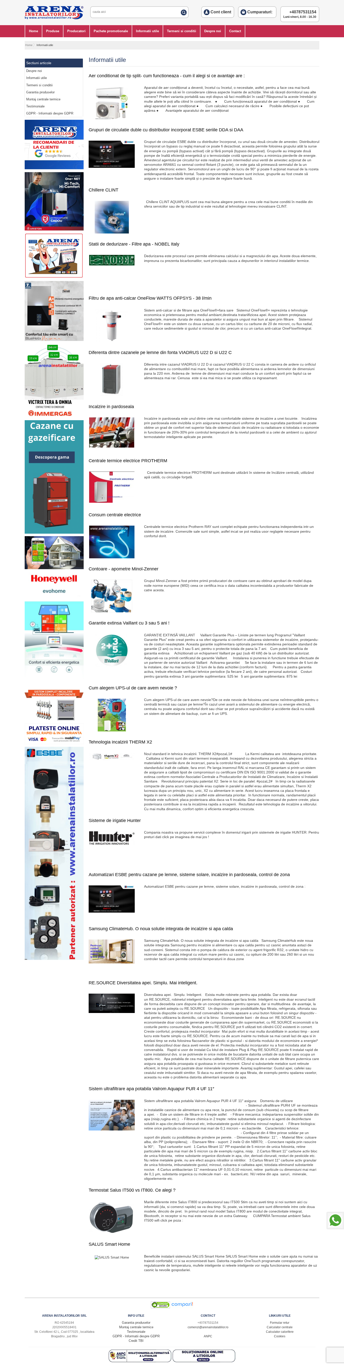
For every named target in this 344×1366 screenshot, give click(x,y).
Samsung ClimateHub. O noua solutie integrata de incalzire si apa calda (161, 928)
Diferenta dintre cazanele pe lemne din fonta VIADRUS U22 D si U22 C (160, 352)
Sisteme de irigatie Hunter (115, 820)
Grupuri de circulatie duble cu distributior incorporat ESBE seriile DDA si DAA (166, 129)
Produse (52, 31)
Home (33, 31)
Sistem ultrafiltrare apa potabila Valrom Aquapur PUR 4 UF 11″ (151, 1088)
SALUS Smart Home (109, 1244)
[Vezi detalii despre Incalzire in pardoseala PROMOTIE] (54, 720)
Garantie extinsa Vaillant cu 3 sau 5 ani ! (129, 623)
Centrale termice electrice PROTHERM (128, 460)
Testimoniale (35, 106)
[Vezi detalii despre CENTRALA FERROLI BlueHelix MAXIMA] (54, 340)
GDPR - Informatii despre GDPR (49, 113)
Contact (235, 31)
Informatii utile (147, 31)
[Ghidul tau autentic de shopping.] (182, 1307)
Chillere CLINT (103, 189)
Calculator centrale (280, 1327)
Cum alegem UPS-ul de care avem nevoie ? (133, 687)
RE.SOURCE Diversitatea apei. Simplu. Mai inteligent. (143, 982)
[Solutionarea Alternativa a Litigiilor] (141, 1361)
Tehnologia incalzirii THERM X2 (120, 742)
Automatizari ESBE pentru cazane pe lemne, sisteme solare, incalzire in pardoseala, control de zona (189, 874)
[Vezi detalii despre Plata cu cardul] (54, 743)
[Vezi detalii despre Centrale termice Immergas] (54, 416)
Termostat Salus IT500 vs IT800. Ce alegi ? (132, 1190)
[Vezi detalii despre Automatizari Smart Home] (54, 568)
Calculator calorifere (280, 1332)
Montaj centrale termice (43, 99)
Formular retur (279, 1322)
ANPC (208, 1336)
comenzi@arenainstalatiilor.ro (208, 1327)
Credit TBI (136, 1341)
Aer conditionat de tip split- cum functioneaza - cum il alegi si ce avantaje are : (167, 75)
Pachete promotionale (111, 31)
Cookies (279, 1336)
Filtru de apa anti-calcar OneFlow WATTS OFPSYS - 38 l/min (150, 298)
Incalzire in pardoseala (111, 406)
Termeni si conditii (181, 31)
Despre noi (212, 31)
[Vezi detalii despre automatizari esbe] (54, 959)
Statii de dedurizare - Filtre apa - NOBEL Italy (134, 244)
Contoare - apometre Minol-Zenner (123, 568)
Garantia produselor (40, 92)
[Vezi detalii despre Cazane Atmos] (54, 532)
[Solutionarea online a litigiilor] (204, 1361)
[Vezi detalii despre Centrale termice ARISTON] (54, 229)
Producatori (76, 31)
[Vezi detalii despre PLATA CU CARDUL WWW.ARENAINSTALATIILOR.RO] (54, 277)
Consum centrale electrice (115, 514)
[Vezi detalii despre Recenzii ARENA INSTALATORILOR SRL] (54, 168)
